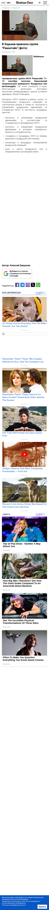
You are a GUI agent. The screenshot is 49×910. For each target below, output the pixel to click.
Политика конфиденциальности (14, 905)
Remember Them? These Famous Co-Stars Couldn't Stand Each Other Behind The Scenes (23, 397)
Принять (42, 907)
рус (8, 2)
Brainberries (24, 330)
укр (3, 2)
